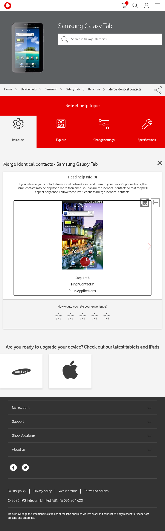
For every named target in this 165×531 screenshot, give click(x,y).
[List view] (155, 202)
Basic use (94, 89)
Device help (29, 89)
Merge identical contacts (124, 89)
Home (8, 89)
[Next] (149, 246)
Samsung (51, 89)
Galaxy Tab (73, 89)
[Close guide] (159, 163)
